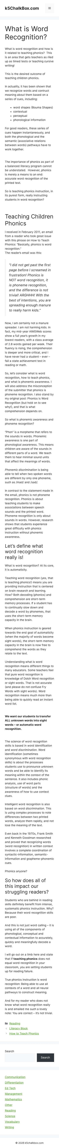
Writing (9, 1127)
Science (10, 1116)
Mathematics (13, 1099)
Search (9, 1051)
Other (8, 1105)
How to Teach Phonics (24, 1033)
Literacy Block (18, 1028)
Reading (14, 1023)
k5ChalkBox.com (22, 8)
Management (13, 1093)
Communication (15, 1077)
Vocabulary (12, 1121)
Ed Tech (10, 1088)
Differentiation (14, 1082)
